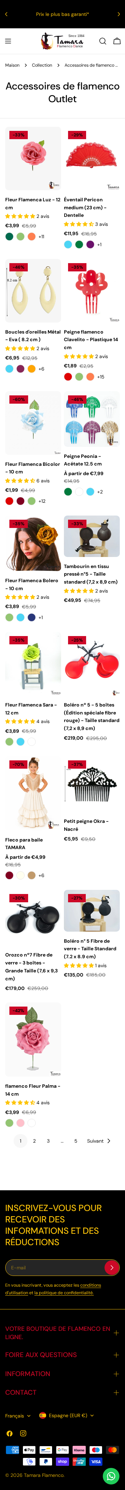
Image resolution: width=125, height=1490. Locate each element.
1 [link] (20, 1141)
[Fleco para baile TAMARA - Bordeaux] (9, 875)
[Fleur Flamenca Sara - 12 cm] (33, 663)
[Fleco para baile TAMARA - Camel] (31, 875)
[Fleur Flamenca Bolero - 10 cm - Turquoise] (20, 617)
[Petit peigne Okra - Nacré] (92, 784)
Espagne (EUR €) (68, 1415)
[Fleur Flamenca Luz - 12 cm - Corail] (31, 236)
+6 (41, 369)
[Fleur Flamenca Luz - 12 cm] (33, 158)
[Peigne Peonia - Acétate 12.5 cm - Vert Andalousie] (68, 492)
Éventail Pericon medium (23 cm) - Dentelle (85, 207)
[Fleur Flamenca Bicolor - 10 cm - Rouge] (9, 501)
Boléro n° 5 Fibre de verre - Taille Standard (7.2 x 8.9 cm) (90, 949)
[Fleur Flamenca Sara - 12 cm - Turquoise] (20, 742)
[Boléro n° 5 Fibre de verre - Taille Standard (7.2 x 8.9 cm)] (92, 910)
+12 (42, 501)
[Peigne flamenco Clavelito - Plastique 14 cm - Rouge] (68, 377)
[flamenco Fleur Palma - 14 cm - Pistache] (9, 1123)
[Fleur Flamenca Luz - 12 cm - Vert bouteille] (9, 236)
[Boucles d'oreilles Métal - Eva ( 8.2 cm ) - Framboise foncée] (20, 369)
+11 (41, 236)
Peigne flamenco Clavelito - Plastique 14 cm (91, 340)
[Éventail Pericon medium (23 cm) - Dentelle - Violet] (90, 244)
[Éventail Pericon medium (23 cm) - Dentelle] (92, 158)
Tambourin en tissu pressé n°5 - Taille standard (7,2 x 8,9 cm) (91, 574)
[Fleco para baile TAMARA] (33, 793)
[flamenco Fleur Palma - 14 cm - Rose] (20, 1123)
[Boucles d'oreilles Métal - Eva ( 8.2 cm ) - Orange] (31, 369)
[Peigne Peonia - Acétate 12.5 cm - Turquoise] (90, 492)
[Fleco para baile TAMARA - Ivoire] (20, 875)
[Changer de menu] (8, 41)
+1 (99, 244)
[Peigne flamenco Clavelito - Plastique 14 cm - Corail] (90, 377)
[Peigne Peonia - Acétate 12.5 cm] (92, 419)
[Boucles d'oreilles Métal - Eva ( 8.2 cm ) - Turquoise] (9, 369)
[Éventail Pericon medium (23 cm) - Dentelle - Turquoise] (68, 244)
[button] (20, 216)
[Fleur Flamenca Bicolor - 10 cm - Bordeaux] (20, 501)
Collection (42, 65)
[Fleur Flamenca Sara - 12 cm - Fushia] (31, 742)
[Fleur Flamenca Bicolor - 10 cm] (33, 423)
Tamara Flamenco (44, 1475)
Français (14, 1416)
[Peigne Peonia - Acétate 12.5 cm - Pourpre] (79, 492)
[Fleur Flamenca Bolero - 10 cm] (33, 543)
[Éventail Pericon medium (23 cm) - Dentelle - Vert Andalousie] (79, 244)
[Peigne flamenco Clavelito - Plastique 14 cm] (92, 291)
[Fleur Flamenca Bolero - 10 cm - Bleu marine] (31, 617)
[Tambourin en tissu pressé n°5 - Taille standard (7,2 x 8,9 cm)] (92, 536)
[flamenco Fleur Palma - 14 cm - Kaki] (31, 1123)
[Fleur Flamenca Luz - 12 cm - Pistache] (20, 236)
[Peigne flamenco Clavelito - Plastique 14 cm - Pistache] (79, 377)
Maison (12, 65)
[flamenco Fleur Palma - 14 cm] (33, 1039)
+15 (101, 377)
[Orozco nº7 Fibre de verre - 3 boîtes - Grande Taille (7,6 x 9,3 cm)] (33, 917)
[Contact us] (111, 1476)
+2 (100, 492)
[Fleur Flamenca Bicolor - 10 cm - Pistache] (31, 501)
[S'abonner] (112, 1267)
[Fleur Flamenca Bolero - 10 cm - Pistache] (9, 617)
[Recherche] (103, 41)
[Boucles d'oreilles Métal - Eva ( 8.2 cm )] (33, 291)
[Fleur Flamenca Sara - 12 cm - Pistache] (9, 742)
